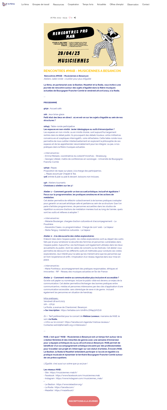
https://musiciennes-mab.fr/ (63, 372)
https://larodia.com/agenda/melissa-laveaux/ (87, 322)
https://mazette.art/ (64, 390)
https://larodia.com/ (64, 387)
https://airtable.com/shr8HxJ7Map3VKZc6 (81, 310)
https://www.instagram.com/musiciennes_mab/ (79, 378)
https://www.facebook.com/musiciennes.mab (78, 375)
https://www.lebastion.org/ (69, 384)
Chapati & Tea (69, 174)
